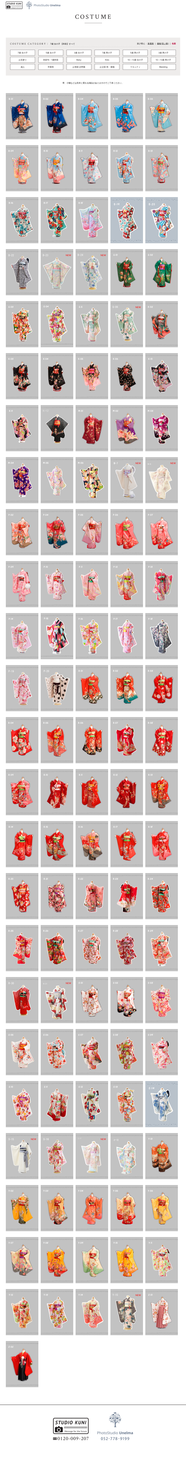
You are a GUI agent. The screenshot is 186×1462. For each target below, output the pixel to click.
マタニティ (135, 67)
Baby (78, 60)
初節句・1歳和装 (50, 60)
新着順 (151, 43)
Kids (107, 60)
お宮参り (23, 60)
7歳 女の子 (23, 52)
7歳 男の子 (107, 52)
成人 (23, 67)
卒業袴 (51, 67)
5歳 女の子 (51, 52)
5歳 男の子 (135, 52)
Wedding (163, 67)
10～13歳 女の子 (135, 60)
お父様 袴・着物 (107, 67)
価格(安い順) (163, 43)
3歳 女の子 (79, 52)
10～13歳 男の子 (163, 60)
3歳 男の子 (163, 52)
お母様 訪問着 (79, 67)
